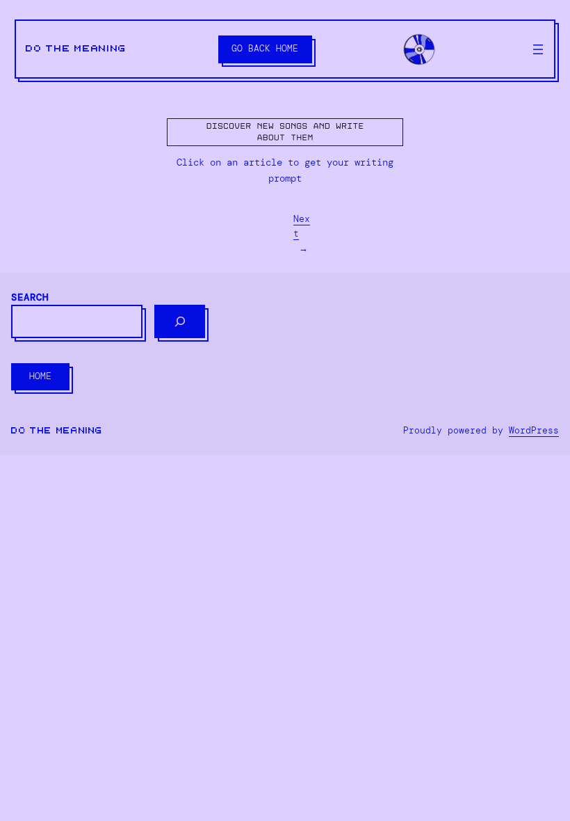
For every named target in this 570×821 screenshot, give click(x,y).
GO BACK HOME (264, 48)
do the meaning (76, 48)
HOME (40, 376)
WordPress (534, 430)
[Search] (179, 321)
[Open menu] (538, 49)
